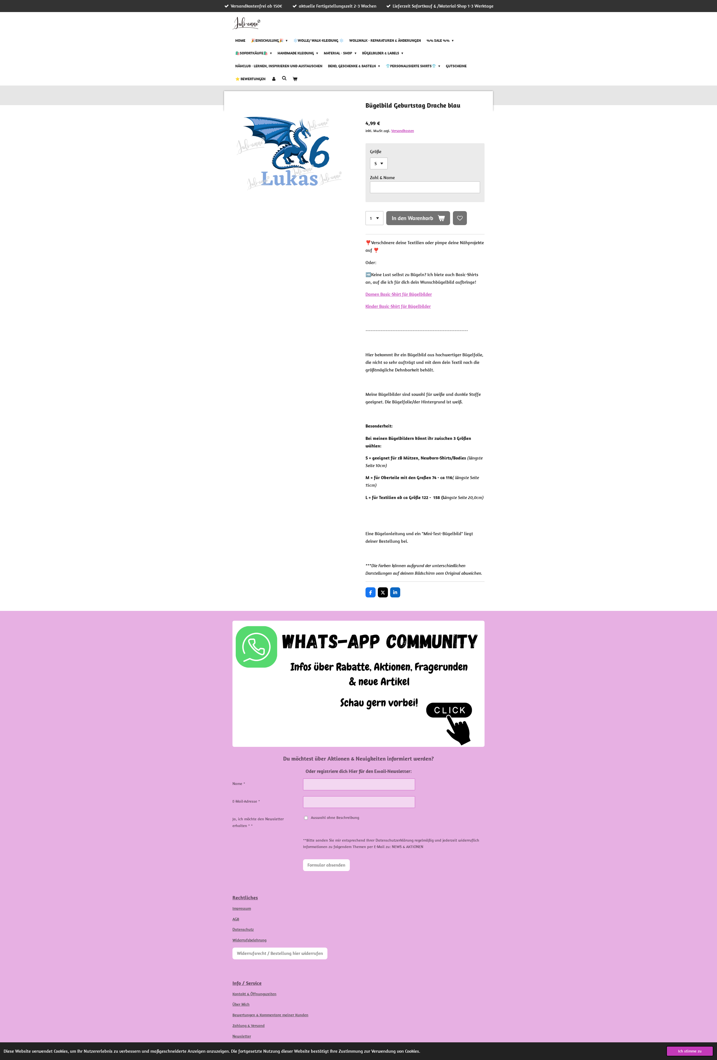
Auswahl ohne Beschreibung (335, 817)
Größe (375, 151)
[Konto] (273, 79)
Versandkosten (402, 130)
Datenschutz (243, 929)
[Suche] (284, 78)
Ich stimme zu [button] (690, 1051)
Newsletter (241, 1036)
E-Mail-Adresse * (246, 801)
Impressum (241, 908)
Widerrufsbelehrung (249, 940)
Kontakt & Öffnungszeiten (254, 993)
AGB (235, 919)
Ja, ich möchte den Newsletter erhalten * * (258, 822)
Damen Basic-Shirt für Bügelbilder (399, 294)
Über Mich (241, 1004)
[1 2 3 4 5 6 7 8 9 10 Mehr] (374, 218)
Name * (238, 783)
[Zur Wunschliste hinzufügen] (460, 218)
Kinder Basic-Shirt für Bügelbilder (398, 306)
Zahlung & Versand (248, 1025)
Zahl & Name (382, 177)
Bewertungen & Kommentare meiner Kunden (270, 1014)
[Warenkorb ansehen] (295, 79)
